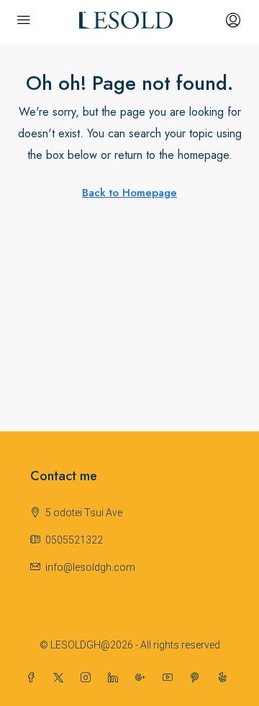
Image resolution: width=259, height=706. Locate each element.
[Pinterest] (198, 678)
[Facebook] (34, 678)
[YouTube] (170, 678)
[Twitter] (61, 678)
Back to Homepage (129, 193)
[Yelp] (225, 678)
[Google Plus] (143, 678)
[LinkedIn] (116, 678)
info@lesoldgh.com (90, 567)
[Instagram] (88, 678)
